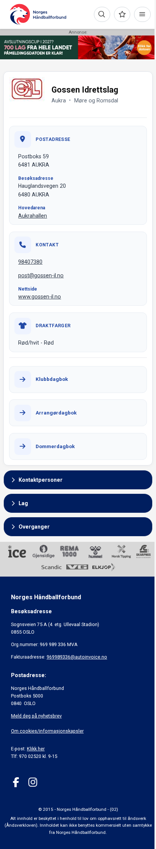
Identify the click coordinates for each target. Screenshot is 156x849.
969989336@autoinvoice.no (77, 657)
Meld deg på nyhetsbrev (36, 716)
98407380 (30, 262)
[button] (78, 480)
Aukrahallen (32, 216)
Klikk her (36, 749)
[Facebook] (16, 782)
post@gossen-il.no (41, 275)
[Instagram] (33, 782)
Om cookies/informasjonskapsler (47, 731)
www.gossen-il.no (39, 297)
